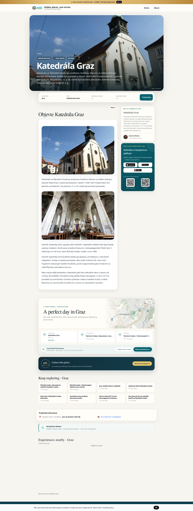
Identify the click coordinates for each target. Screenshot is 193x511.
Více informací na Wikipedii (111, 417)
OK (156, 507)
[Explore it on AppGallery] (137, 170)
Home (146, 8)
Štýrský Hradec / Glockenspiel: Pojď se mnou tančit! (144, 336)
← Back (39, 54)
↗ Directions (146, 97)
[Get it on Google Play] (145, 164)
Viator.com (54, 494)
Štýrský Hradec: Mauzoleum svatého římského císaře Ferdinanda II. (112, 336)
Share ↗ (113, 107)
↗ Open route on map (124, 349)
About (156, 8)
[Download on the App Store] (130, 164)
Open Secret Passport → (142, 364)
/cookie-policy (107, 507)
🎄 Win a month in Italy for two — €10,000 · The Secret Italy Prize (96, 2)
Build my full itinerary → (142, 349)
